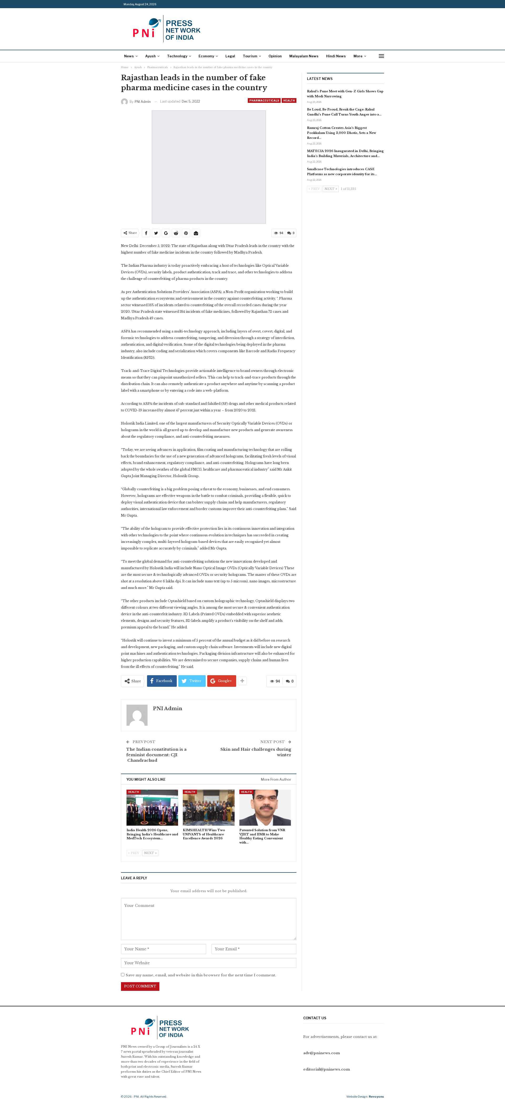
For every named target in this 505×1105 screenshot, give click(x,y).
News (129, 56)
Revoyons (376, 1096)
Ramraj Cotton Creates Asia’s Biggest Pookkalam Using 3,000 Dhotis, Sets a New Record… (341, 133)
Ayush (150, 56)
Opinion (275, 56)
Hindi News (336, 56)
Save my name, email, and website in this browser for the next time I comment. (201, 975)
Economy (206, 56)
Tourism (250, 56)
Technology (177, 56)
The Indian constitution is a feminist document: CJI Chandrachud (156, 755)
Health (289, 100)
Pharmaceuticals (264, 100)
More (358, 56)
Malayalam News (304, 56)
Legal (230, 56)
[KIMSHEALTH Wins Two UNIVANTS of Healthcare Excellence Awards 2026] (208, 808)
